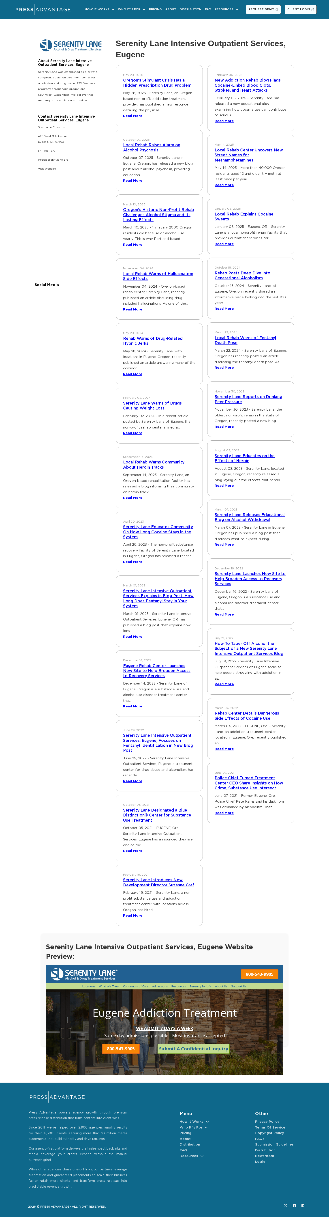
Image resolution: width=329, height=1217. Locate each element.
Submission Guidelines (274, 1144)
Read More (132, 115)
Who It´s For (129, 9)
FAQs (259, 1138)
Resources (224, 9)
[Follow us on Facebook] (294, 1205)
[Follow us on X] (285, 1205)
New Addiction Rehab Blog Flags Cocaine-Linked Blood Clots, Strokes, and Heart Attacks (248, 85)
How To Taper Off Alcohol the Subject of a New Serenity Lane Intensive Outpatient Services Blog (249, 649)
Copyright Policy (269, 1133)
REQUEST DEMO (261, 9)
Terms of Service (270, 1127)
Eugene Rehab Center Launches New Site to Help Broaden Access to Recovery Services (156, 671)
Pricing (155, 9)
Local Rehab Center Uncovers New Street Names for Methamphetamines (249, 155)
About (170, 9)
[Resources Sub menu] (236, 9)
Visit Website (47, 169)
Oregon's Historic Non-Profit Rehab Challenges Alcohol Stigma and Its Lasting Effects (158, 215)
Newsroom (264, 1156)
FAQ (208, 9)
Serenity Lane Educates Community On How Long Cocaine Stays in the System (158, 532)
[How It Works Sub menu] (112, 9)
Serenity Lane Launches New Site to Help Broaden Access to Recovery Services (250, 579)
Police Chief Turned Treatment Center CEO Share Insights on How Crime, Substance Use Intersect (249, 783)
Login (260, 1161)
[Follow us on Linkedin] (302, 1205)
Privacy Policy (267, 1121)
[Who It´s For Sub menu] (144, 9)
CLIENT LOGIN (298, 9)
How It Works (97, 9)
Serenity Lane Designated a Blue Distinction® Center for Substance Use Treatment (157, 815)
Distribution (190, 9)
